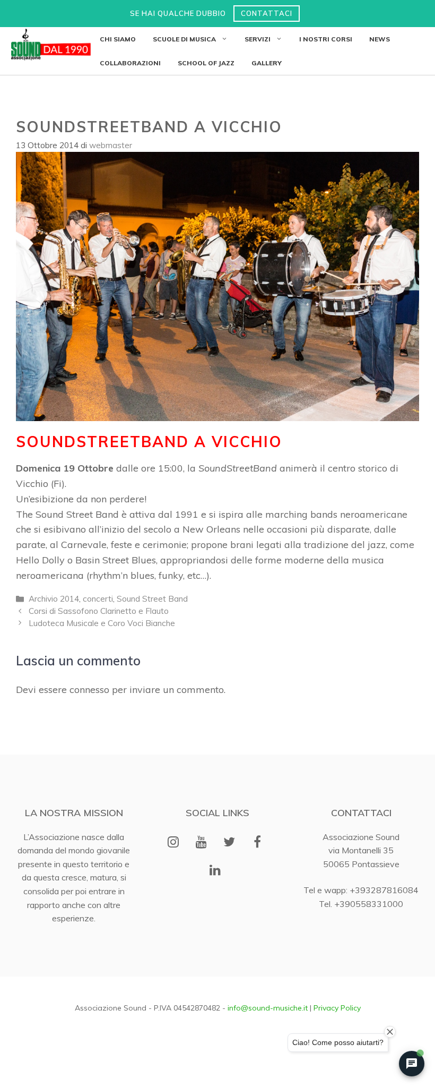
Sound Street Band (152, 599)
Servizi (258, 39)
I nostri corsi (325, 39)
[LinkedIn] (216, 871)
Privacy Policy (337, 1008)
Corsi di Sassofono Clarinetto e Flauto (99, 611)
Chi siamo (118, 39)
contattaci (266, 13)
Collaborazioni (130, 63)
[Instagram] (173, 843)
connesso (89, 689)
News (379, 39)
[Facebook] (257, 843)
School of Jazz (206, 63)
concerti (98, 599)
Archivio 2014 (54, 599)
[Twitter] (229, 843)
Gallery (266, 63)
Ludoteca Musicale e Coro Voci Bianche (102, 623)
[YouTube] (201, 843)
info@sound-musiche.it (268, 1008)
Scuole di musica (184, 39)
